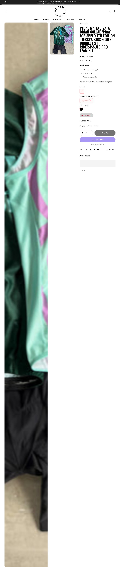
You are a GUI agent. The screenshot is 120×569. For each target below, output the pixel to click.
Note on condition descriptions (102, 82)
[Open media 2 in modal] (62, 38)
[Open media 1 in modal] (26, 295)
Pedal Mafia (84, 24)
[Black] (81, 109)
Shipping (82, 126)
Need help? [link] (112, 149)
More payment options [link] (97, 144)
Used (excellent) (86, 100)
